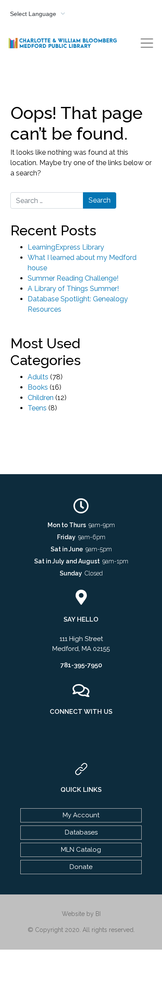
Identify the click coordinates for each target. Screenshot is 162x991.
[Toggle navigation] (147, 43)
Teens (37, 408)
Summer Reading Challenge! (73, 278)
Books (38, 387)
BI (98, 913)
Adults (38, 377)
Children (41, 398)
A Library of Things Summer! (73, 288)
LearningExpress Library (66, 247)
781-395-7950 (81, 665)
